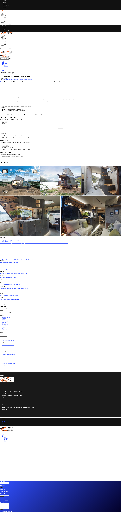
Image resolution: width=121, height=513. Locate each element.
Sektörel (3, 14)
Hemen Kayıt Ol (5, 491)
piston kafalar (49, 243)
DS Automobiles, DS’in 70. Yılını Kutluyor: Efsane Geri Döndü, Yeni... (13, 273)
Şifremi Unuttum (2, 489)
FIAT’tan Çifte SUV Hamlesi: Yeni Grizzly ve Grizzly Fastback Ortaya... (14, 288)
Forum (3, 22)
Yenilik (5, 17)
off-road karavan (44, 243)
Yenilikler (4, 329)
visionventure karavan (65, 243)
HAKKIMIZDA (5, 4)
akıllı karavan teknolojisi (8, 243)
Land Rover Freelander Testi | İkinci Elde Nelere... (8, 340)
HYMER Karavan (28, 243)
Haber (3, 13)
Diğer (3, 16)
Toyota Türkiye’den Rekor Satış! (6, 241)
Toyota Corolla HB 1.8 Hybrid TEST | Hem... (8, 345)
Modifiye (5, 18)
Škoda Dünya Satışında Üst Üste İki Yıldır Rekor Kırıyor (11, 280)
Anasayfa (3, 12)
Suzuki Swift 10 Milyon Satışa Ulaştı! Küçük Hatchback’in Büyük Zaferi (14, 291)
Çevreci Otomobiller (6, 317)
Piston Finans (4, 15)
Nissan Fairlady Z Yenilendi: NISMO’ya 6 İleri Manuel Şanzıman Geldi (12, 395)
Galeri (5, 20)
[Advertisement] (53, 89)
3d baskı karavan (2, 243)
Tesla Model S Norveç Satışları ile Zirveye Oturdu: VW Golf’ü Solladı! (11, 240)
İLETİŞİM (4, 2)
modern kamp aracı (39, 243)
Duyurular (6, 19)
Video (5, 21)
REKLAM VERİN (6, 5)
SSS (3, 3)
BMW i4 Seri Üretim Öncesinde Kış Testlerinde (9, 295)
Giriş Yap (6, 500)
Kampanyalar (5, 321)
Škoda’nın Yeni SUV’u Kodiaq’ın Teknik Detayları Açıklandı (12, 302)
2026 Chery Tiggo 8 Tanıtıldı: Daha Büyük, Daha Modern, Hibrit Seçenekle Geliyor (15, 402)
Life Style (4, 322)
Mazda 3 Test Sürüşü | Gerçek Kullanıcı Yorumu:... (8, 363)
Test (3, 327)
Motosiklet (6, 40)
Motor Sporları (5, 324)
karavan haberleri (33, 243)
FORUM (4, 28)
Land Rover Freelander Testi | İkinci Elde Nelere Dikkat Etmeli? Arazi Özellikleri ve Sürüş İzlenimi (18, 407)
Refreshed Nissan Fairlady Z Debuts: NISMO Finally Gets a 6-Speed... (12, 391)
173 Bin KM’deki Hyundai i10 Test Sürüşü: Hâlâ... (8, 354)
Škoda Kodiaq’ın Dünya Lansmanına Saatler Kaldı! (10, 284)
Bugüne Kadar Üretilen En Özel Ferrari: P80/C (9, 269)
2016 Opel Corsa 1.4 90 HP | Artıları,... (7, 349)
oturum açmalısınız (10, 308)
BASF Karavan (14, 243)
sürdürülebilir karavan (54, 243)
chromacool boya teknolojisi (21, 243)
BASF (1, 81)
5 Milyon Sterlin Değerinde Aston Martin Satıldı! (9, 299)
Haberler (4, 73)
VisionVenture (59, 243)
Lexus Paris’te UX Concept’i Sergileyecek (8, 277)
